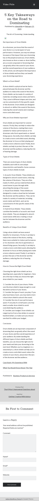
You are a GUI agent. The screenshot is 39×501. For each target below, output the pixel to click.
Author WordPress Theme (13, 499)
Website (6, 475)
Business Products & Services (24, 376)
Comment (6, 433)
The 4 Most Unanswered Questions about (19, 389)
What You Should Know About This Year (17, 368)
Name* (5, 457)
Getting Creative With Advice (20, 396)
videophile (18, 26)
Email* (5, 466)
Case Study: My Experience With (15, 362)
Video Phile (8, 4)
